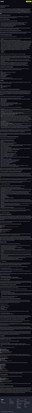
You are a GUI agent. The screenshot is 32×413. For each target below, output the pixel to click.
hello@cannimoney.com (18, 324)
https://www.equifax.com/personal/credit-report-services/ (10, 226)
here (26, 388)
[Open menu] (14, 1)
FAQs (25, 405)
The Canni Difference (27, 402)
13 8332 (3, 227)
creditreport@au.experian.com (6, 231)
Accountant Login (19, 403)
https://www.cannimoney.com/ (7, 352)
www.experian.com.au (5, 230)
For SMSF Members (11, 402)
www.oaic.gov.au (12, 355)
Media (17, 405)
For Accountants (11, 403)
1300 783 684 (4, 232)
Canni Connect (19, 404)
